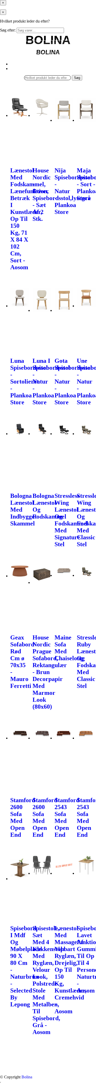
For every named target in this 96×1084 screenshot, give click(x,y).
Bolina (27, 1077)
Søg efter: (8, 30)
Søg (77, 78)
